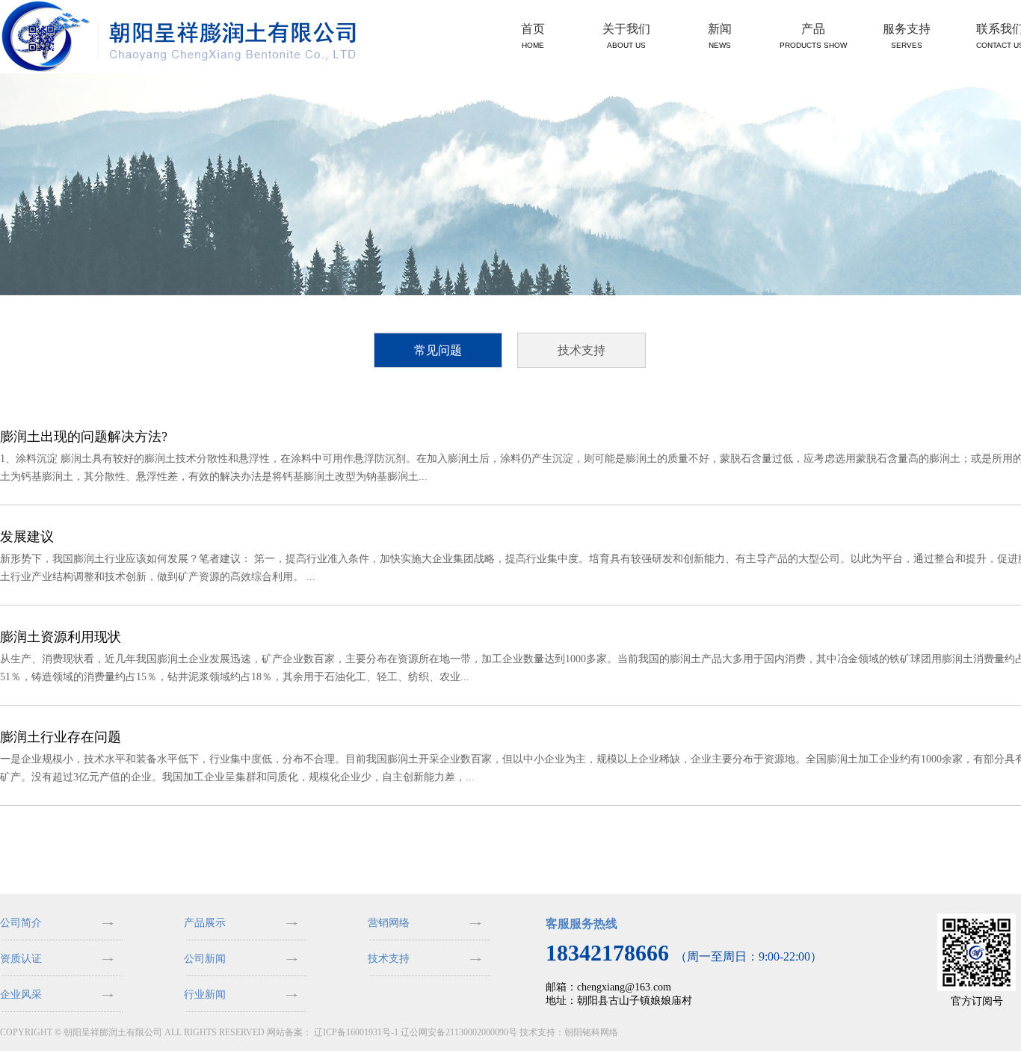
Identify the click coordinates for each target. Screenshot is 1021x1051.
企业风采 (21, 994)
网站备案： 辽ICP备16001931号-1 (332, 1032)
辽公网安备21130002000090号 (459, 1032)
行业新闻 (205, 994)
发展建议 (27, 536)
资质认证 (21, 958)
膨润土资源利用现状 (60, 636)
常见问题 (438, 350)
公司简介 (21, 922)
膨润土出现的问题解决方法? (83, 436)
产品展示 (205, 922)
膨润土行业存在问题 (60, 737)
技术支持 (581, 350)
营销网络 (389, 922)
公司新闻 (205, 958)
